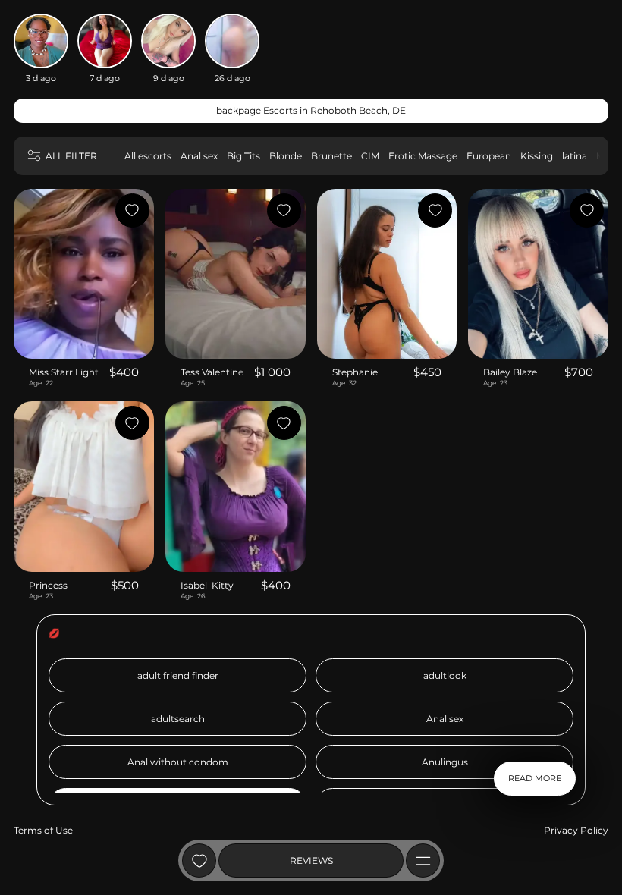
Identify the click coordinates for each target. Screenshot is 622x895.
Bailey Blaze (510, 372)
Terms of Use (43, 830)
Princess (48, 585)
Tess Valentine (212, 372)
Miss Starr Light (64, 372)
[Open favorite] (199, 860)
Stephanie (355, 372)
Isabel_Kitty (207, 585)
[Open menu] (423, 860)
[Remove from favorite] (132, 210)
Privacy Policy (576, 830)
